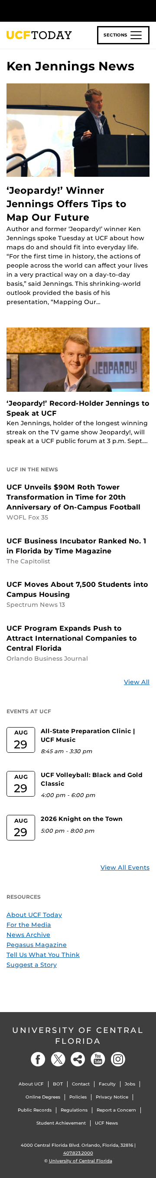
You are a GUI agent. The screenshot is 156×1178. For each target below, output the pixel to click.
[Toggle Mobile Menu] (147, 10)
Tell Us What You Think (43, 955)
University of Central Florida (78, 1036)
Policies (78, 1097)
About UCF (31, 1084)
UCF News (106, 1123)
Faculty (107, 1084)
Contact (81, 1084)
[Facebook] (38, 1059)
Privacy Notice (112, 1097)
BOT (58, 1084)
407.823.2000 (78, 1153)
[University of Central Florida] (66, 10)
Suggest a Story (31, 965)
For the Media (28, 925)
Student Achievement (61, 1123)
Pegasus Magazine (36, 945)
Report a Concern (116, 1110)
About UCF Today (34, 915)
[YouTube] (98, 1059)
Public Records (35, 1110)
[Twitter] (58, 1059)
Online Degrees (43, 1097)
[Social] (78, 1059)
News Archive (28, 935)
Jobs (130, 1084)
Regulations (74, 1110)
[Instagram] (117, 1059)
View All (137, 682)
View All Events (125, 867)
